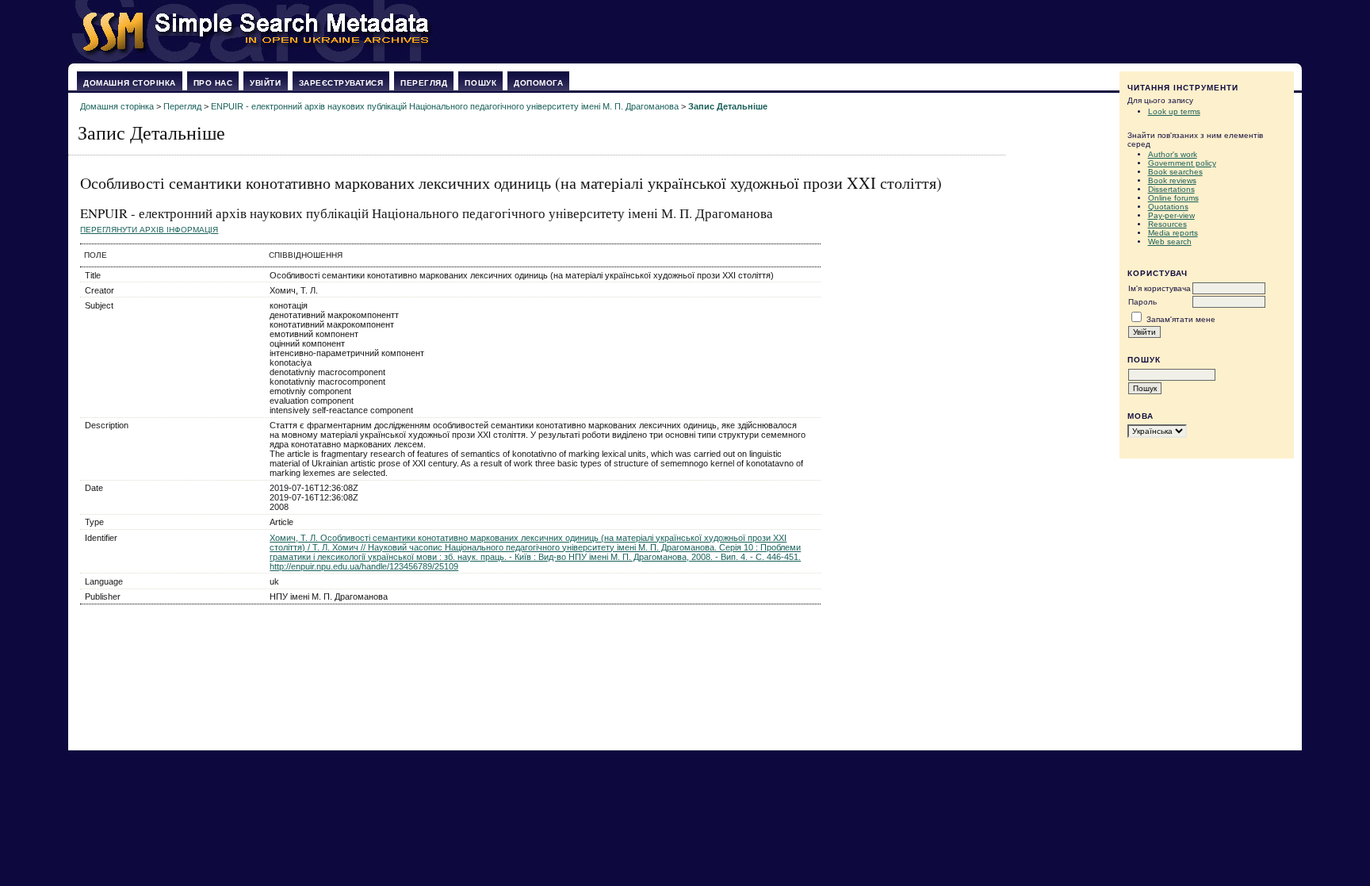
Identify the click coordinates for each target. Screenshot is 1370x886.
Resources (1167, 224)
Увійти (265, 83)
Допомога (538, 83)
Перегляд (423, 83)
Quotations (1168, 206)
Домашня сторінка (129, 83)
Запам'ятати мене (1180, 319)
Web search (1170, 241)
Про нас (213, 83)
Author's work (1172, 154)
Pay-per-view (1171, 215)
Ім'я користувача (1159, 288)
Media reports (1173, 232)
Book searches (1175, 171)
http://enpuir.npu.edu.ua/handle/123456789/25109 (364, 566)
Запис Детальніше (727, 106)
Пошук (480, 83)
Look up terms (1174, 111)
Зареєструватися (341, 83)
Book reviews (1172, 180)
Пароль (1142, 301)
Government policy (1182, 163)
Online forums (1173, 198)
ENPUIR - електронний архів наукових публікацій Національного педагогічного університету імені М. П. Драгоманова (445, 106)
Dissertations (1171, 189)
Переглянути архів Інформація (149, 229)
